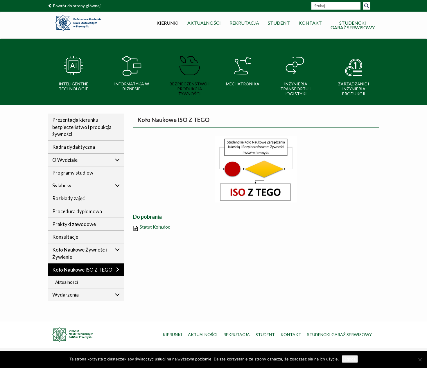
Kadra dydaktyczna (73, 147)
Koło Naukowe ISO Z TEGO (82, 270)
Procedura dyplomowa (77, 211)
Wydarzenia (65, 295)
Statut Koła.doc (155, 226)
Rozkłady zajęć (68, 198)
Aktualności (204, 23)
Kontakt (310, 23)
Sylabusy (61, 185)
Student (279, 23)
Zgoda (350, 359)
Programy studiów (72, 173)
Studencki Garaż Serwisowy (339, 334)
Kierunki (168, 23)
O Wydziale (65, 160)
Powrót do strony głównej (76, 5)
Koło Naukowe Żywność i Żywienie (79, 253)
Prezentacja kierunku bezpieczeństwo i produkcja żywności (82, 127)
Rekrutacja (244, 23)
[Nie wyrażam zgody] (420, 359)
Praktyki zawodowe (74, 224)
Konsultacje (65, 237)
